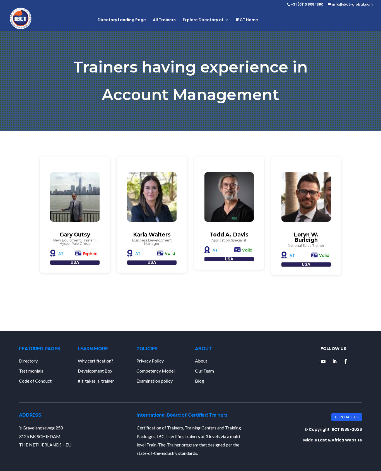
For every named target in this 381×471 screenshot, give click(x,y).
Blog (199, 380)
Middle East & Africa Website (332, 440)
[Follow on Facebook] (345, 361)
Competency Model (155, 370)
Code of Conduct (35, 380)
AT (61, 253)
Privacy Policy (150, 360)
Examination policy (154, 380)
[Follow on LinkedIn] (334, 361)
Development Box (95, 370)
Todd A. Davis (229, 234)
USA (75, 262)
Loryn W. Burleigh (306, 237)
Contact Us (346, 417)
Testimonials (31, 370)
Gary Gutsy (75, 234)
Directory (28, 360)
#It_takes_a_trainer (96, 380)
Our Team (204, 370)
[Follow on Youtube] (323, 361)
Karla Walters (152, 234)
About (201, 360)
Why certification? (95, 360)
